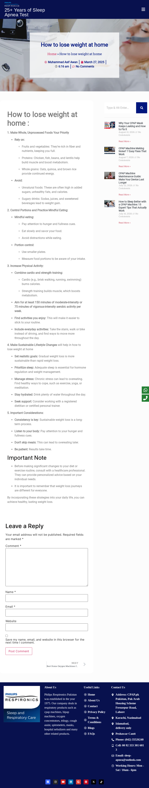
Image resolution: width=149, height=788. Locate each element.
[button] (143, 9)
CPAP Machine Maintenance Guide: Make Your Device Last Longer (131, 178)
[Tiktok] (101, 781)
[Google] (78, 781)
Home (52, 54)
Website (10, 621)
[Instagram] (55, 781)
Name (10, 591)
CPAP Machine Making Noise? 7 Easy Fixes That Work (132, 151)
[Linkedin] (70, 781)
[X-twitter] (93, 781)
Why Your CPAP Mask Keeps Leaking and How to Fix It (132, 126)
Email (10, 606)
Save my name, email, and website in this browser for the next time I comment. (44, 641)
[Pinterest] (86, 781)
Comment (13, 545)
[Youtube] (63, 781)
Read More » (125, 141)
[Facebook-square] (47, 781)
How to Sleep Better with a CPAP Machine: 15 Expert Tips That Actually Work (133, 206)
